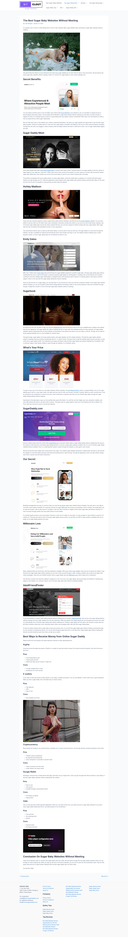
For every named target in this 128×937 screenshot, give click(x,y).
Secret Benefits (65, 113)
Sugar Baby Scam (48, 913)
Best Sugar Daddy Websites (54, 3)
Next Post (104, 876)
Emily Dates (40, 273)
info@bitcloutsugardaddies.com (28, 902)
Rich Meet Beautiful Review (50, 921)
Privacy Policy (47, 886)
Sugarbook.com (57, 327)
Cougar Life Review (48, 930)
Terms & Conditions (48, 888)
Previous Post (24, 876)
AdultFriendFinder (76, 618)
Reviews (83, 3)
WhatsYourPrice (74, 390)
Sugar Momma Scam (48, 909)
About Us (45, 890)
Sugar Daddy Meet (48, 170)
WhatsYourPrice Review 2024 (51, 924)
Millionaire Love (73, 575)
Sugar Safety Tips (51, 7)
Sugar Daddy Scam (48, 911)
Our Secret (62, 505)
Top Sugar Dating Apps (95, 3)
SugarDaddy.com (54, 443)
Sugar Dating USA (71, 7)
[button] (78, 3)
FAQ (61, 7)
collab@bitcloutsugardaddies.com (29, 898)
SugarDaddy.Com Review (50, 922)
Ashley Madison (85, 221)
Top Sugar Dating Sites (70, 3)
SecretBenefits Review (49, 926)
